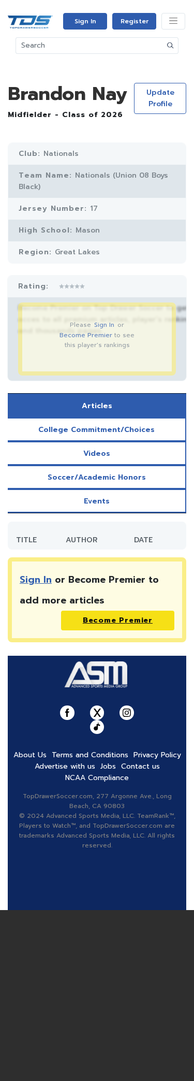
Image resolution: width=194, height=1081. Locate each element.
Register (134, 21)
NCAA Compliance (97, 777)
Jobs (108, 766)
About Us (30, 755)
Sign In (85, 21)
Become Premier (85, 335)
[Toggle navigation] (173, 21)
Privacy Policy (157, 755)
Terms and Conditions (90, 755)
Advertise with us (65, 766)
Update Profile (160, 98)
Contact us (140, 766)
